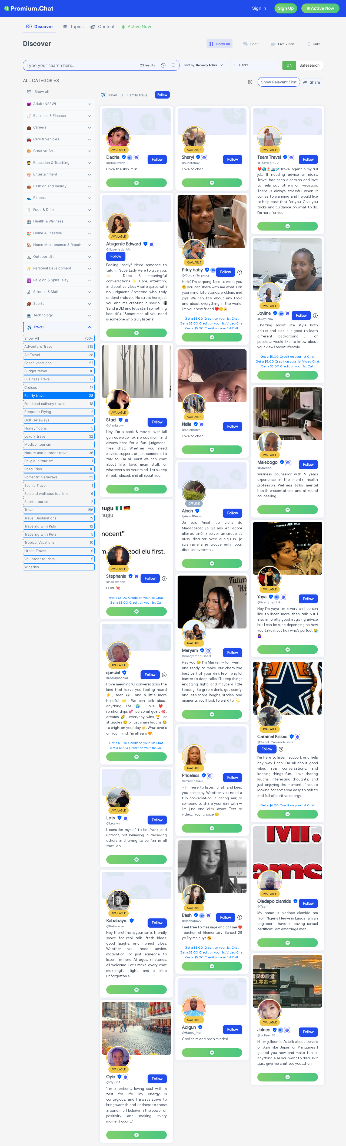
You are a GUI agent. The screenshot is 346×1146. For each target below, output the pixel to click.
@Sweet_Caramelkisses (275, 742)
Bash (187, 915)
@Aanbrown (115, 425)
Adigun (189, 1027)
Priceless (191, 775)
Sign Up (286, 8)
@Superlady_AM (118, 249)
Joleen (264, 1030)
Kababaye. (117, 921)
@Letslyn (113, 823)
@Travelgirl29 (267, 163)
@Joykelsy (265, 319)
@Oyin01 (113, 1082)
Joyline (264, 313)
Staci (111, 420)
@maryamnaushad (196, 656)
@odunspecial (117, 678)
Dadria (113, 157)
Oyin (111, 1077)
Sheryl (188, 157)
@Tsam (262, 906)
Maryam (190, 650)
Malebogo (268, 462)
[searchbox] (263, 65)
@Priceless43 (192, 781)
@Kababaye (115, 926)
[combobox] (255, 65)
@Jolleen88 (266, 1035)
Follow (162, 95)
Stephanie (116, 576)
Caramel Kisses (272, 736)
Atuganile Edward (124, 244)
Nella (187, 424)
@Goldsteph (115, 582)
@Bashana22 (192, 921)
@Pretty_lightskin (270, 602)
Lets (111, 818)
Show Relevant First (279, 82)
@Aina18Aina (192, 516)
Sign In (259, 8)
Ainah (188, 511)
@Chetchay (190, 163)
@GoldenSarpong (195, 275)
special (113, 672)
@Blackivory (115, 163)
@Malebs (264, 468)
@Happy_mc (191, 1032)
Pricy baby (193, 270)
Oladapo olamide (274, 901)
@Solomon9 (191, 430)
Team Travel (269, 157)
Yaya (262, 597)
